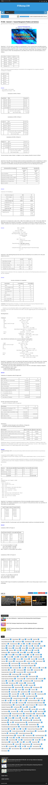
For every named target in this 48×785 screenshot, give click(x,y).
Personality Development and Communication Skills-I (10, 726)
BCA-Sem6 (17, 654)
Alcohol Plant (35, 639)
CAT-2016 (42, 667)
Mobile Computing (4, 720)
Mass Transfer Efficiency (5, 715)
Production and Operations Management (8, 735)
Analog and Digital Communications (7, 641)
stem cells (27, 742)
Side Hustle (36, 739)
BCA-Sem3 (35, 652)
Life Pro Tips (41, 709)
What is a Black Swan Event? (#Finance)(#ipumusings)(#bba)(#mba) (39, 603)
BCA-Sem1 (21, 652)
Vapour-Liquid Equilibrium (15, 748)
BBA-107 (24, 645)
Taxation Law (17, 744)
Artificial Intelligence (35, 643)
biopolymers (9, 656)
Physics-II (17, 728)
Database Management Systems (6, 685)
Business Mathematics (5, 665)
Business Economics (30, 661)
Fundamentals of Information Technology (19, 698)
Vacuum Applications (36, 746)
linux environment (26, 711)
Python (17, 737)
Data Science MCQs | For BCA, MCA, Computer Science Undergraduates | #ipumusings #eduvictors (24, 764)
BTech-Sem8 (11, 661)
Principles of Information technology (17, 731)
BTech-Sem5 (33, 659)
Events (21, 694)
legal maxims (34, 709)
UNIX (18, 746)
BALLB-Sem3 (18, 645)
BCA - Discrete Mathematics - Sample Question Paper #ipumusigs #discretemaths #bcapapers (24, 618)
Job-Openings (31, 707)
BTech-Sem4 (26, 659)
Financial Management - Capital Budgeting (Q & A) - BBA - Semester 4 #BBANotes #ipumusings (24, 603)
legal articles (26, 709)
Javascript (24, 707)
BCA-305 (35, 650)
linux (20, 711)
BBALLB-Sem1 (38, 648)
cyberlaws (9, 680)
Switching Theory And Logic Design (7, 744)
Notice (11, 722)
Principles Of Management (30, 731)
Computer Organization (16, 16)
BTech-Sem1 (3, 659)
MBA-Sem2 (27, 715)
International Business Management (7, 704)
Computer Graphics (25, 674)
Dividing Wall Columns (5, 689)
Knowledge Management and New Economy (8, 709)
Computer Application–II (5, 674)
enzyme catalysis (14, 694)
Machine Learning (40, 711)
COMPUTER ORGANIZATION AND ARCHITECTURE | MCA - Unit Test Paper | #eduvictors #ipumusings (24, 759)
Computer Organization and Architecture (8, 678)
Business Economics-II (5, 663)
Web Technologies (4, 750)
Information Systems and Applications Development (35, 702)
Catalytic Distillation (5, 669)
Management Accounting (5, 713)
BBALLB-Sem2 (4, 650)
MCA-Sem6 (23, 718)
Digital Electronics (27, 687)
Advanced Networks (15, 639)
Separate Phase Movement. (28, 739)
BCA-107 (23, 650)
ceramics (12, 669)
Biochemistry (24, 654)
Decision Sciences (17, 685)
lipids (34, 711)
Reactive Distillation (12, 739)
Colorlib (5, 783)
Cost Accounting (40, 678)
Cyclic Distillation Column (27, 680)
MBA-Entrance (14, 715)
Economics (26, 689)
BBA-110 (30, 645)
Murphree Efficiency (36, 720)
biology (3, 656)
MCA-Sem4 (17, 718)
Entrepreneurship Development (35, 691)
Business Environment (14, 663)
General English (38, 698)
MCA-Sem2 (10, 718)
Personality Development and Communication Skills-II (29, 726)
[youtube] (46, 1)
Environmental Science (5, 694)
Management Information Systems (17, 713)
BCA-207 (29, 650)
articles (3, 596)
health (8, 700)
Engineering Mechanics (24, 691)
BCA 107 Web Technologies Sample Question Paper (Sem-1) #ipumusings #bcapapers (22, 623)
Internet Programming (19, 704)
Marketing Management (29, 713)
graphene (3, 700)
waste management (25, 748)
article (22, 643)
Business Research (15, 667)
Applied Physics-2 (4, 643)
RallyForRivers (4, 739)
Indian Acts (13, 702)
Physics (12, 728)
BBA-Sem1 (34, 600)
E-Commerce (20, 689)
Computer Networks (23, 676)
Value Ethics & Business (5, 748)
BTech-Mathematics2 (36, 656)
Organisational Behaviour (32, 724)
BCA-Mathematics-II (5, 652)
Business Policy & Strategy (6, 667)
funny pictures (31, 698)
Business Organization (15, 665)
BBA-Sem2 (3, 648)
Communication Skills (37, 669)
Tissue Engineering (11, 746)
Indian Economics (21, 702)
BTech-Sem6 (40, 659)
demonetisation (31, 685)
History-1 (14, 700)
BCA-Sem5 (10, 654)
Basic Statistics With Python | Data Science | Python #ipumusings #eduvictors (21, 769)
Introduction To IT (41, 704)
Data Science (4, 683)
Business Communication (19, 661)
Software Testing (13, 742)
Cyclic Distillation (17, 680)
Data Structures (21, 683)
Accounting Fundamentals (5, 639)
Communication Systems (30, 672)
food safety (21, 696)
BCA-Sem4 (3, 654)
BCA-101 (18, 650)
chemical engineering (20, 669)
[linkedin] (43, 1)
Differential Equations (18, 687)
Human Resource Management (32, 700)
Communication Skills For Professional (7, 672)
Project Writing (4, 737)
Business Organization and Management (27, 665)
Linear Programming (5, 711)
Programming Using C (29, 735)
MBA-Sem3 (34, 715)
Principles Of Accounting (5, 731)
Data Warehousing (30, 683)
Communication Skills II (20, 672)
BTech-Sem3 (19, 659)
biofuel (31, 654)
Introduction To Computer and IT (30, 704)
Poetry (23, 728)
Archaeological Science (13, 643)
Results (19, 739)
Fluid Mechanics (14, 696)
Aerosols (29, 639)
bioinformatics (37, 654)
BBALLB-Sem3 (11, 650)
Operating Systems (4, 724)
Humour (42, 700)
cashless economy (35, 667)
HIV (18, 700)
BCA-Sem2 (28, 652)
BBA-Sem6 (30, 648)
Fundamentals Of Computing (6, 698)
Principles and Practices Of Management (34, 728)
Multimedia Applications (26, 720)
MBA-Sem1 (21, 715)
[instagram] (41, 1)
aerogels (23, 639)
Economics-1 (33, 689)
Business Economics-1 (39, 661)
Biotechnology (22, 656)
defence (24, 685)
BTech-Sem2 (11, 659)
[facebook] (39, 1)
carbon (23, 667)
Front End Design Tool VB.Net (30, 696)
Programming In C (19, 735)
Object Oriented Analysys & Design (20, 722)
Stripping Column (34, 742)
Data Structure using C (12, 683)
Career (28, 667)
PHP (41, 726)
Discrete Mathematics (36, 687)
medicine (30, 718)
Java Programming (16, 707)
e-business (13, 689)
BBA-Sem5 (16, 24)
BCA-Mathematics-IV (14, 652)
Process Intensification (41, 731)
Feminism (32, 694)
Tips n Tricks (3, 746)
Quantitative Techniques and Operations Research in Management (31, 737)
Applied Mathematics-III (28, 641)
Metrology (36, 718)
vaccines (28, 746)
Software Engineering (5, 742)
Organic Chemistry (23, 724)
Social (43, 739)
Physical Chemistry (4, 728)
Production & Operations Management (24, 733)
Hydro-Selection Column (5, 702)
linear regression (13, 711)
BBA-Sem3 (10, 648)
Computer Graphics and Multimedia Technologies (9, 676)
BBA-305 (35, 645)
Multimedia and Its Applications (15, 720)
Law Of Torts (19, 709)
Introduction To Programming (6, 707)
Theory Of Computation (36, 744)
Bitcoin (29, 656)
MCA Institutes (41, 715)
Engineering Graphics (14, 691)
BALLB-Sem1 (3, 645)
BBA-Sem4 (19, 599)
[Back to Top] (46, 783)
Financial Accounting (40, 694)
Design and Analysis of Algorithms (7, 687)
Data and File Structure (37, 680)
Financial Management (23, 24)
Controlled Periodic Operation (30, 678)
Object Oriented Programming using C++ (34, 722)
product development (12, 733)
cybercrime (3, 680)
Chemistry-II (29, 669)
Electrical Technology (5, 691)
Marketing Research (39, 713)
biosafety (15, 656)
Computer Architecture (15, 674)
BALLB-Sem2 (10, 645)
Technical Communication (26, 744)
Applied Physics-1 (37, 641)
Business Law (33, 663)
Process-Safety (4, 733)
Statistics (21, 742)
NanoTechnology (4, 722)
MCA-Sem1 (3, 718)
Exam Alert (26, 694)
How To (24, 700)
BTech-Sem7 (4, 661)
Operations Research (13, 724)
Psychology (11, 737)
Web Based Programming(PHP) (36, 748)
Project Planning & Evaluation (40, 735)
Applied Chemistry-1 (18, 641)
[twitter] (44, 1)
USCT (23, 746)
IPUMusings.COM (23, 5)
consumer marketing (20, 678)
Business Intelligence (24, 663)
